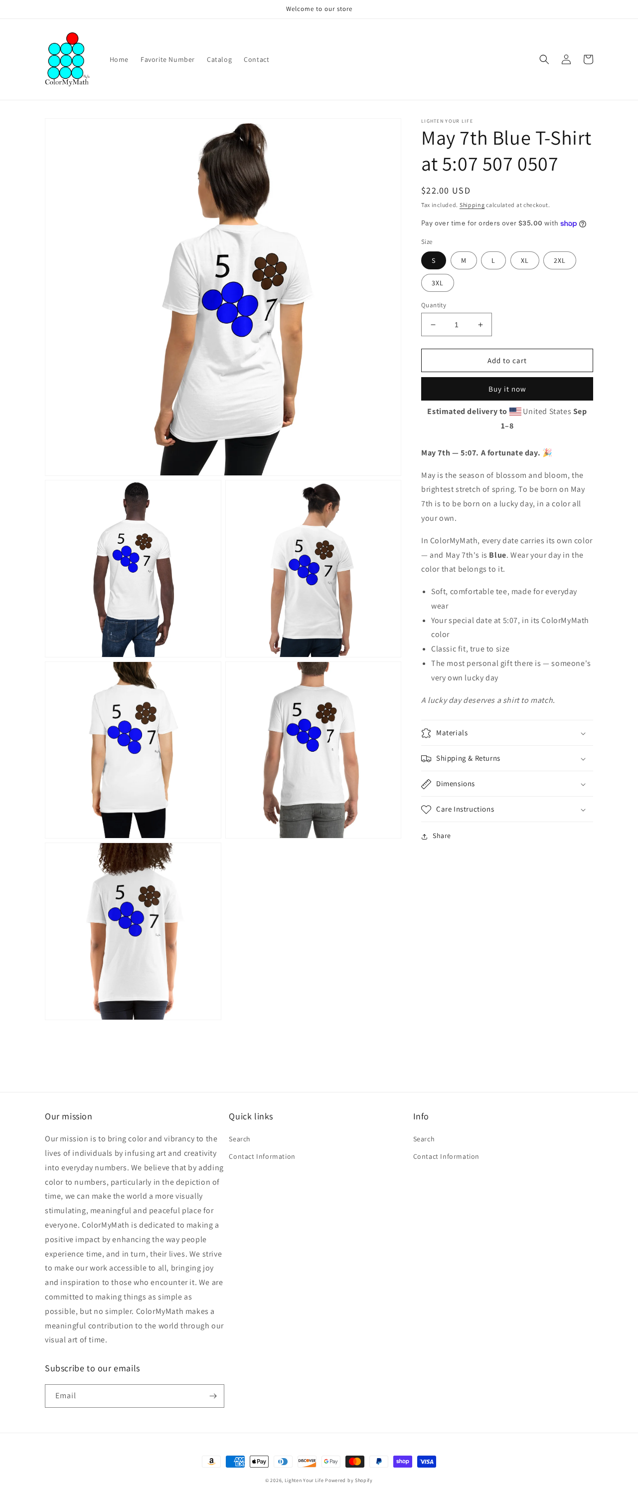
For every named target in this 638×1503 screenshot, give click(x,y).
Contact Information (262, 1156)
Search (240, 1138)
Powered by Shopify (349, 1480)
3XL (438, 282)
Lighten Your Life (305, 1480)
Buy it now (507, 389)
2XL (560, 260)
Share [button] (442, 836)
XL (525, 260)
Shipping (472, 205)
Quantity (433, 305)
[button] (544, 59)
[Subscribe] (213, 1396)
